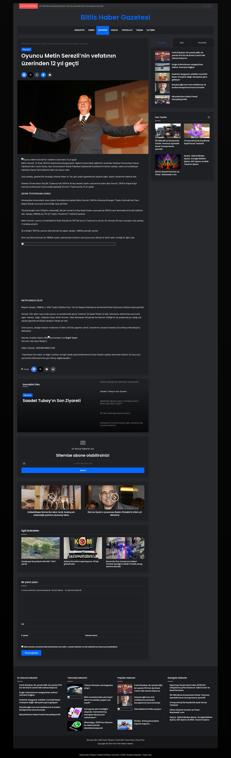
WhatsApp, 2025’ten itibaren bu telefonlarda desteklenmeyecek (98, 725)
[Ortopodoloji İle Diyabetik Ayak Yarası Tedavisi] (197, 131)
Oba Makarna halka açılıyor (147, 709)
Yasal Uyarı (147, 755)
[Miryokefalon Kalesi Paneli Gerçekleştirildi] (162, 99)
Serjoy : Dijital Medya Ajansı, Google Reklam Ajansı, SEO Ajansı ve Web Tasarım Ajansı (196, 160)
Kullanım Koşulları (134, 755)
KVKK (123, 755)
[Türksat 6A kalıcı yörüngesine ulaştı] (74, 689)
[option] (83, 405)
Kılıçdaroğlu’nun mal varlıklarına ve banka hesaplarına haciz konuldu (189, 86)
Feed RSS (120, 740)
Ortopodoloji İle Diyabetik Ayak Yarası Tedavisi (196, 142)
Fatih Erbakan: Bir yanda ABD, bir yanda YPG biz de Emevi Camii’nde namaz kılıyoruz (188, 55)
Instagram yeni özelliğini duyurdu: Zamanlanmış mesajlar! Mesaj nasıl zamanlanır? (96, 713)
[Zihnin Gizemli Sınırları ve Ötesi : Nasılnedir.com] (168, 161)
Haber (91, 30)
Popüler (162, 42)
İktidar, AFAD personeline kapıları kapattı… (146, 722)
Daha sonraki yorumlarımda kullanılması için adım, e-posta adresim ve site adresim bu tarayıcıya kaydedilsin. (71, 647)
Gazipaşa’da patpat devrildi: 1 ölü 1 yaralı (38, 562)
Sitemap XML (91, 740)
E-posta (25, 635)
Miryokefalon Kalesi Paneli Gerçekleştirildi (184, 98)
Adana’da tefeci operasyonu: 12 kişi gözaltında (81, 562)
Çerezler (115, 755)
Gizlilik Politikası (104, 755)
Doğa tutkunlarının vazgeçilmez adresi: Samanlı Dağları (187, 66)
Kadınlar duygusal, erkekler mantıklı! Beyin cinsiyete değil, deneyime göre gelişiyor (189, 77)
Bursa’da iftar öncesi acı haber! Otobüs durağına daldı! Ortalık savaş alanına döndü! (124, 564)
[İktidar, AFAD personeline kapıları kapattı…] (125, 725)
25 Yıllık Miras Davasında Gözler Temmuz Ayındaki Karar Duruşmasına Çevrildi (167, 144)
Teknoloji (127, 30)
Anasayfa (79, 30)
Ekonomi (102, 30)
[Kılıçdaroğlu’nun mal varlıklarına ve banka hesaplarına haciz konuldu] (162, 88)
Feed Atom (129, 740)
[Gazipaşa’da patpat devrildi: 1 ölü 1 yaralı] (40, 548)
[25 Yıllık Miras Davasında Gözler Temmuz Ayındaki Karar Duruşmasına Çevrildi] (168, 131)
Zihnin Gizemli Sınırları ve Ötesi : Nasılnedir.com (167, 173)
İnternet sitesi (91, 635)
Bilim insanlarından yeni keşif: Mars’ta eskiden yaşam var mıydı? (98, 700)
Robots (111, 740)
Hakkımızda (84, 755)
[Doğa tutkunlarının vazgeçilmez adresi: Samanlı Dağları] (162, 67)
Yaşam (139, 30)
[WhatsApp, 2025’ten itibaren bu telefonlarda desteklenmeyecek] (74, 726)
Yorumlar (202, 42)
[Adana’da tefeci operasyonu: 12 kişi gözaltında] (83, 548)
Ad (23, 624)
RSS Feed (103, 740)
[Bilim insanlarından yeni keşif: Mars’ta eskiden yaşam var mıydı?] (74, 701)
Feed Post (140, 740)
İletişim (151, 30)
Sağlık (114, 30)
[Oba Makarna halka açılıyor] (125, 713)
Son (182, 42)
